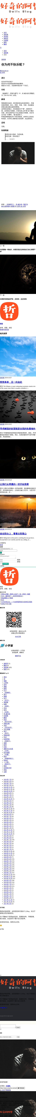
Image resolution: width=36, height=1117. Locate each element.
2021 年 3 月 (7, 845)
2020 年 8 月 (7, 859)
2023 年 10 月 (8, 799)
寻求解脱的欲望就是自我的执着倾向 (17, 428)
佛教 (5, 687)
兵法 (5, 708)
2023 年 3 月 (7, 805)
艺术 (5, 737)
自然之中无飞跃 (6, 604)
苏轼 (5, 770)
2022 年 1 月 (7, 828)
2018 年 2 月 (7, 898)
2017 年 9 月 (7, 903)
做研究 (6, 38)
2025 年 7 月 (7, 783)
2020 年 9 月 (7, 857)
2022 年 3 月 (7, 824)
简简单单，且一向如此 (11, 382)
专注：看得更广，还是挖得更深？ (12, 596)
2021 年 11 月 (8, 832)
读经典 (6, 34)
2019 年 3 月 (7, 890)
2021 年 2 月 (7, 847)
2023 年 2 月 (7, 806)
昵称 (18, 560)
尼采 (5, 725)
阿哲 (1, 323)
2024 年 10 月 (8, 791)
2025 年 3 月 (7, 785)
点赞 (19, 206)
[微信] (5, 1007)
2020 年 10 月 (8, 855)
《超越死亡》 (10, 204)
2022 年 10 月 (8, 812)
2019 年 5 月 (7, 888)
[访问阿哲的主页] (9, 585)
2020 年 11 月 (8, 853)
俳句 (5, 710)
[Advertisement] (18, 185)
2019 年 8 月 (7, 882)
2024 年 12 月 (8, 787)
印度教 (6, 716)
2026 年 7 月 (7, 779)
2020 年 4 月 (7, 867)
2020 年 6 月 (7, 863)
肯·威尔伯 (19, 204)
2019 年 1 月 (7, 894)
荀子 (5, 731)
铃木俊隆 (7, 752)
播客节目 (18, 656)
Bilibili (6, 760)
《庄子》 (7, 700)
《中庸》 (7, 754)
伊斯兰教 (7, 723)
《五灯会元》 (8, 727)
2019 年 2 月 (7, 892)
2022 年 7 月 (7, 816)
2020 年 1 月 (7, 872)
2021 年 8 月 (7, 837)
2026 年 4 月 (7, 781)
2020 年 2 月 (7, 870)
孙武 (5, 719)
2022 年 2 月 (7, 826)
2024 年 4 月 (7, 797)
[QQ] (3, 1007)
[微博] (1, 1007)
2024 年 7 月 (7, 795)
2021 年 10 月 (8, 834)
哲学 (5, 685)
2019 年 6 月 (7, 886)
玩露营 (6, 40)
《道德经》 (7, 692)
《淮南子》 (7, 741)
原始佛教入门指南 (7, 598)
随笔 (5, 42)
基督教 (6, 702)
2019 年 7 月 (7, 884)
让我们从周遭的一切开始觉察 (14, 484)
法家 (5, 772)
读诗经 (6, 36)
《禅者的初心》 (9, 758)
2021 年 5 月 (7, 843)
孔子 (5, 690)
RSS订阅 (18, 636)
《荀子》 (7, 733)
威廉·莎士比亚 (8, 749)
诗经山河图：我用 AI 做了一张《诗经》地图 (15, 594)
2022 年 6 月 (7, 818)
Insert (18, 1027)
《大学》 (7, 751)
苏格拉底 (7, 735)
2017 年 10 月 (8, 901)
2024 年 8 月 (7, 793)
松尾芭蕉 (7, 739)
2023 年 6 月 (7, 803)
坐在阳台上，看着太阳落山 (13, 533)
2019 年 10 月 (8, 878)
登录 (1, 545)
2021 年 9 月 (7, 836)
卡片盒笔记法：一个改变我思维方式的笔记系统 (16, 602)
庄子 (5, 698)
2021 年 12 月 (8, 830)
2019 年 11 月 (8, 876)
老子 (5, 694)
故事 (5, 704)
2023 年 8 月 (7, 801)
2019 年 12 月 (8, 874)
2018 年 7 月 (7, 896)
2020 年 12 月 (8, 851)
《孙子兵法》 (8, 721)
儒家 (5, 681)
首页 (5, 32)
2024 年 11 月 (8, 789)
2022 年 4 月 (7, 822)
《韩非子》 (7, 764)
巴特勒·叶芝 (8, 768)
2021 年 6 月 (7, 841)
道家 (5, 743)
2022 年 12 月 (8, 808)
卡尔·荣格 (7, 729)
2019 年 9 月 (7, 880)
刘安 (5, 747)
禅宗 (5, 677)
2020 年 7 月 (7, 861)
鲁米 (5, 756)
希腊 (5, 696)
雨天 (2, 600)
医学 (5, 745)
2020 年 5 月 (7, 865)
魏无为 (25, 204)
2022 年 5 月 (7, 820)
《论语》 (7, 712)
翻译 (5, 44)
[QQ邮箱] (6, 1007)
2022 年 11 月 (8, 810)
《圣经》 (7, 706)
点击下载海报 (6, 1090)
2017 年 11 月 (8, 900)
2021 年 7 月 (7, 839)
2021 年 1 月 (7, 849)
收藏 (13, 206)
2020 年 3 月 (7, 869)
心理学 (6, 683)
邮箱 (18, 561)
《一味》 (7, 762)
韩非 (5, 766)
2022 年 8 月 (7, 814)
